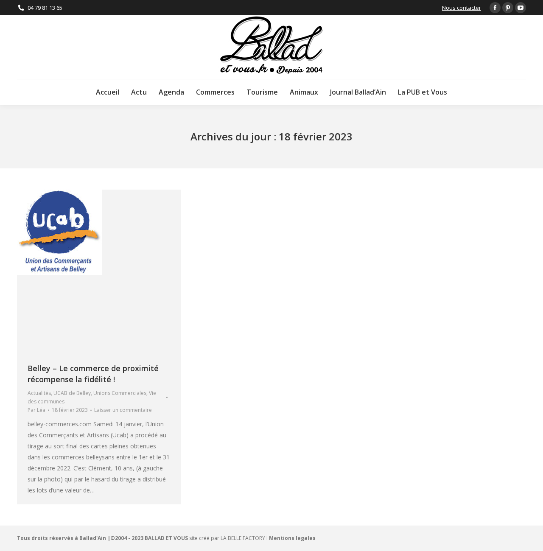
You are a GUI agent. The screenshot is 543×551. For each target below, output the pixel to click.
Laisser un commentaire (123, 410)
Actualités (39, 393)
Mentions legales (292, 538)
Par (36, 410)
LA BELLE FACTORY (243, 538)
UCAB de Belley (72, 393)
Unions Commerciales (119, 393)
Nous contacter (461, 7)
